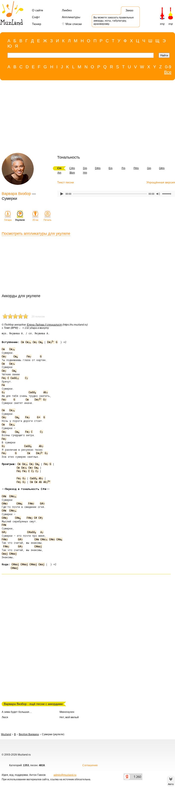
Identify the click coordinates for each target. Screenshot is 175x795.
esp (171, 23)
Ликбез (66, 10)
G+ (38, 417)
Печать (47, 220)
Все (167, 72)
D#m (98, 168)
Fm (123, 168)
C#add (31, 532)
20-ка (35, 220)
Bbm (72, 172)
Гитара (8, 220)
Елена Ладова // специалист (44, 324)
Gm (149, 168)
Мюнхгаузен (67, 711)
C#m (72, 168)
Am (59, 172)
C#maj (38, 546)
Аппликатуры (71, 17)
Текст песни (65, 182)
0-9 (168, 66)
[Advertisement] (85, 118)
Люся (5, 717)
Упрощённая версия (160, 182)
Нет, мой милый (69, 717)
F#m (136, 168)
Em (110, 168)
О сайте (37, 10)
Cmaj (5, 553)
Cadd (14, 378)
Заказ (129, 10)
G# (42, 503)
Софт (36, 17)
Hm (85, 172)
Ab (45, 392)
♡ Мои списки (72, 24)
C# (35, 517)
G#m (162, 168)
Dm (85, 168)
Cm (22, 342)
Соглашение (90, 765)
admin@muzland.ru (65, 774)
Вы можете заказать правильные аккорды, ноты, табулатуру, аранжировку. (113, 20)
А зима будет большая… (17, 711)
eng (162, 23)
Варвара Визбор (16, 193)
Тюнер (36, 24)
